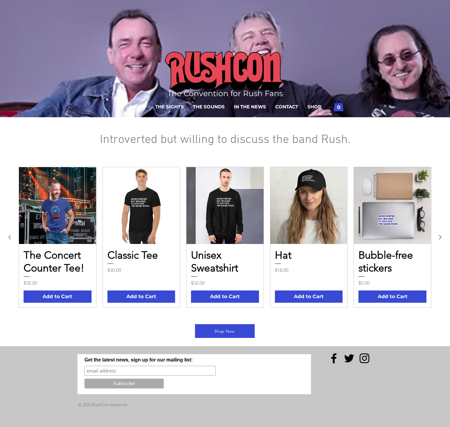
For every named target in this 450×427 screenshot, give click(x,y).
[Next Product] (440, 237)
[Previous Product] (9, 237)
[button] (338, 105)
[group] (225, 237)
